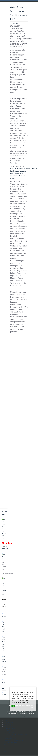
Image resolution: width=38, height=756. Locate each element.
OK (13, 706)
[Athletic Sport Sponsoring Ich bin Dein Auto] (4, 626)
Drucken (15, 23)
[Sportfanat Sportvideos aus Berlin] (4, 615)
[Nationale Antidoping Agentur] (4, 681)
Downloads (5, 548)
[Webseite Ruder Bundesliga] (4, 659)
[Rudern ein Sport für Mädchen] (4, 586)
